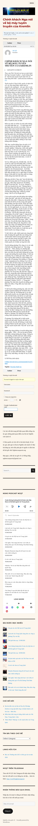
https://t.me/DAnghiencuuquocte (15, 779)
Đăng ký (8, 811)
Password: (7, 390)
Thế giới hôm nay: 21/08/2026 (16, 640)
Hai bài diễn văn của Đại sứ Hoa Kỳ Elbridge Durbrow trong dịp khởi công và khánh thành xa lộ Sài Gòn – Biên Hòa (19, 708)
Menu (32, 3)
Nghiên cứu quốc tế (9, 820)
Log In (8, 415)
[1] (6, 80)
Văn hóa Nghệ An (15, 367)
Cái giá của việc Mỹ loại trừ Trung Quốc (16, 536)
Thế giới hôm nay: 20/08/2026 (16, 653)
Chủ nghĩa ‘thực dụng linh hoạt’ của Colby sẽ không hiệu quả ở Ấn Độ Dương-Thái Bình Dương (20, 680)
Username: (7, 384)
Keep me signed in (11, 397)
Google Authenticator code (10, 406)
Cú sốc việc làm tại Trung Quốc (14, 559)
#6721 (32, 46)
